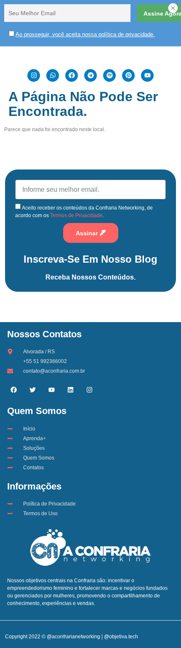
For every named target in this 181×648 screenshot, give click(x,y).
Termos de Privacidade (76, 215)
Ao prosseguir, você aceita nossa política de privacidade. (85, 34)
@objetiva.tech (121, 637)
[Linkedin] (70, 389)
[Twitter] (32, 389)
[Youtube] (51, 389)
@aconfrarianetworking (73, 637)
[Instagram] (89, 389)
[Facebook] (13, 389)
